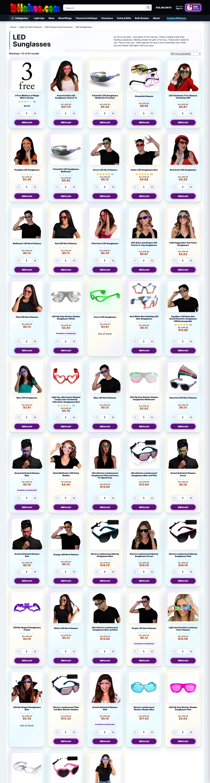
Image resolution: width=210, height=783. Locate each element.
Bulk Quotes (142, 18)
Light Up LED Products (30, 27)
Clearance (107, 18)
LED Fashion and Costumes (59, 27)
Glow (51, 18)
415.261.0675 (164, 7)
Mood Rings (65, 18)
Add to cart (27, 122)
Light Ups (39, 18)
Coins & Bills (124, 18)
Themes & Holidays (86, 18)
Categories (21, 18)
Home (13, 27)
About (156, 18)
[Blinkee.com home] (35, 7)
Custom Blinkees (176, 18)
